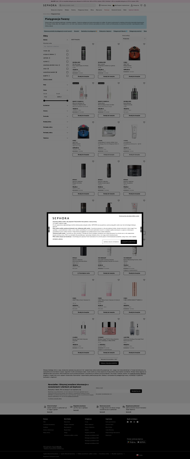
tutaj (65, 223)
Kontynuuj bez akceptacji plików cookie (129, 216)
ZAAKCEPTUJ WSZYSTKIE (129, 241)
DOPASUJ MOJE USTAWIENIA (111, 241)
